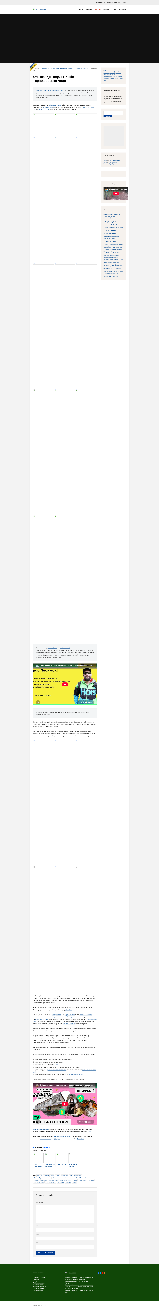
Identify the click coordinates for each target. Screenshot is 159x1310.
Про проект (99, 2)
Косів (71, 1175)
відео (52, 1175)
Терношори (91, 1180)
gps (105, 214)
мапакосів (36, 1180)
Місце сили (44, 1180)
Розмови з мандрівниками (75, 68)
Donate (124, 2)
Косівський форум (38, 1284)
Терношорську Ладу (41, 1019)
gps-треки (57, 1139)
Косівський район (68, 1178)
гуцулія (57, 1175)
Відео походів (45, 68)
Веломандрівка (109, 217)
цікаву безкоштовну (86, 1015)
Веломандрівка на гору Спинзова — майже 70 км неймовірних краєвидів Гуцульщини (79, 1278)
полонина (115, 271)
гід (118, 265)
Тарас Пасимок (82, 1180)
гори (118, 262)
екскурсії (111, 268)
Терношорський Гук (51, 1182)
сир (114, 273)
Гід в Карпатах (108, 2)
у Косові (56, 1064)
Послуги (80, 9)
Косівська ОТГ (77, 1175)
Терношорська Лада (39, 1182)
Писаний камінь (119, 247)
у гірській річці (44, 109)
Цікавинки (85, 68)
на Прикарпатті (65, 648)
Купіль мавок (88, 1178)
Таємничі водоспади (108, 257)
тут (90, 1131)
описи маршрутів (45, 1139)
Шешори (110, 262)
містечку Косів (52, 648)
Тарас (67, 1015)
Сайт (37, 1242)
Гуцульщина (64, 1175)
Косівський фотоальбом (40, 1286)
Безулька (39, 1175)
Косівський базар (57, 1178)
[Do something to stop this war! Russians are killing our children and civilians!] (33, 67)
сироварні (117, 273)
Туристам (88, 9)
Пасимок (72, 1015)
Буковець (109, 214)
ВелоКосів (80, 1139)
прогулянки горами (88, 107)
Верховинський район (109, 218)
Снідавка (74, 1180)
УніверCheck (61, 1182)
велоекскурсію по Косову (64, 1017)
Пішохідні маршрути (110, 249)
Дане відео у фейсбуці (41, 1129)
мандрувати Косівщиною (62, 1136)
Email (38, 1234)
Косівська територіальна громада (42, 1178)
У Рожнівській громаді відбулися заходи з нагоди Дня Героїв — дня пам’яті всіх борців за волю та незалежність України (79, 1286)
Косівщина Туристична (110, 243)
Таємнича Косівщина (111, 255)
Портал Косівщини (38, 1288)
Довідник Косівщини (38, 1283)
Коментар (39, 1202)
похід (119, 271)
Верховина (117, 217)
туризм (106, 276)
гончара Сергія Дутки (76, 1074)
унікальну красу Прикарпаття (56, 1070)
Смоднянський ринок (65, 1180)
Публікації (97, 9)
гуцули (106, 265)
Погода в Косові (37, 1281)
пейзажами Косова (55, 105)
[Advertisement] (114, 136)
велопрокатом (56, 1015)
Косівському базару (48, 1017)
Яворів (74, 1182)
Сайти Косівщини (38, 1290)
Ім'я (37, 1225)
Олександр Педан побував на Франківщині (49, 90)
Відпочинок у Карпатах (39, 1277)
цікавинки (68, 1182)
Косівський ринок (79, 1178)
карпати (118, 268)
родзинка (110, 273)
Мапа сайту (117, 2)
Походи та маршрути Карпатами (58, 68)
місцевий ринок (48, 107)
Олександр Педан (53, 1180)
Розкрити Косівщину (114, 160)
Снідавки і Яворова (69, 1024)
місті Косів (68, 1010)
